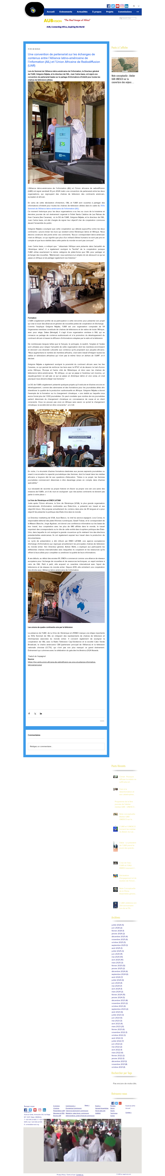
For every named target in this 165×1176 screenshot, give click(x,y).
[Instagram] (122, 6)
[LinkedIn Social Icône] (126, 6)
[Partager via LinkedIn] (41, 713)
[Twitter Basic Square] (116, 1103)
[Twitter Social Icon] (113, 6)
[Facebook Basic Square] (112, 1103)
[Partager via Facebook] (29, 713)
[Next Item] (134, 65)
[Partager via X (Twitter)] (35, 713)
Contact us (80, 1174)
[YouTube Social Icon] (117, 6)
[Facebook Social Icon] (108, 6)
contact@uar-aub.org (32, 1124)
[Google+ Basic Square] (120, 1103)
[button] (82, 1158)
